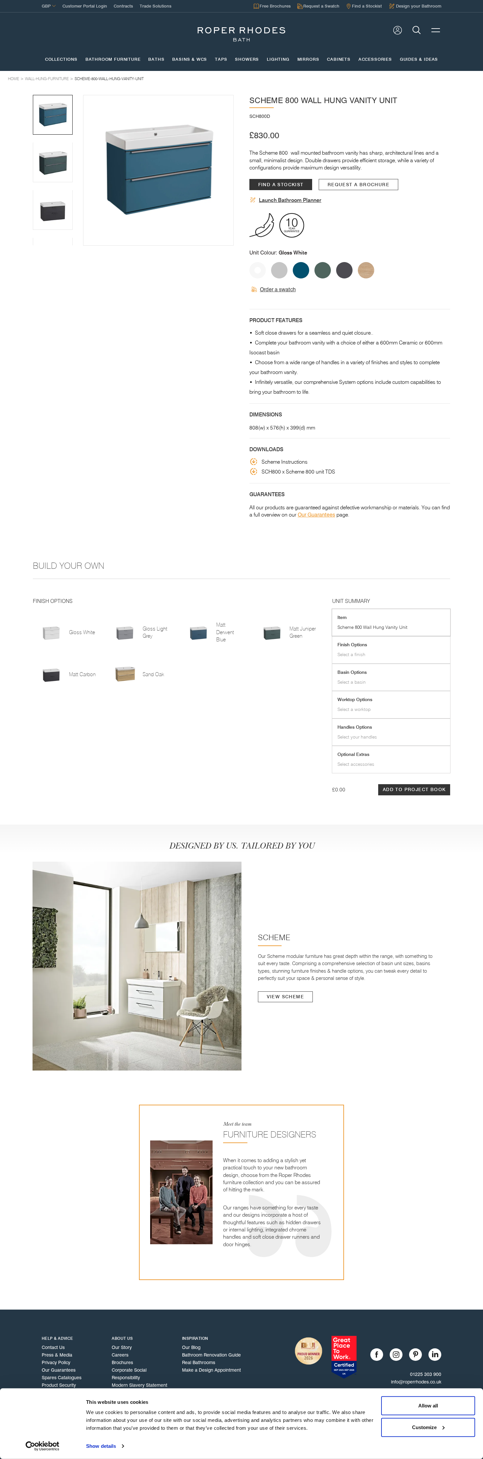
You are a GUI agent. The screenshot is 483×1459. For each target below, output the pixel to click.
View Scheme (285, 997)
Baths (156, 59)
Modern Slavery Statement (139, 1385)
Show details (101, 1446)
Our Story (122, 1347)
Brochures (122, 1362)
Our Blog (191, 1347)
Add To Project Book (414, 789)
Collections (61, 59)
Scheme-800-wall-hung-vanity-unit (109, 78)
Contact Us (53, 1347)
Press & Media (57, 1355)
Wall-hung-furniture (47, 78)
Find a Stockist (281, 185)
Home (13, 78)
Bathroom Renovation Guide (211, 1355)
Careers (120, 1355)
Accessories (375, 59)
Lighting (278, 59)
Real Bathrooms (198, 1362)
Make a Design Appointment (211, 1370)
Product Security (59, 1385)
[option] (158, 170)
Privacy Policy (56, 1362)
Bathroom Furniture (113, 59)
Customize (424, 1427)
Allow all (428, 1405)
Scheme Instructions (285, 461)
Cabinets (339, 59)
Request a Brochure (358, 185)
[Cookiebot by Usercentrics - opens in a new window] (42, 1446)
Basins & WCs (189, 59)
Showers (247, 59)
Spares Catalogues (61, 1377)
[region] (158, 170)
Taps (221, 59)
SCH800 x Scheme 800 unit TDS (298, 471)
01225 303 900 (425, 1374)
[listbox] (158, 170)
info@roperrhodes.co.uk (416, 1381)
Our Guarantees (316, 515)
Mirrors (308, 59)
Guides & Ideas (419, 59)
